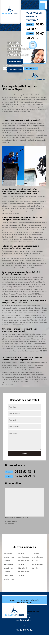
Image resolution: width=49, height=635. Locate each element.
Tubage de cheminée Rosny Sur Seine (37, 557)
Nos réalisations (15, 62)
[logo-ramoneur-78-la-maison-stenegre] (16, 611)
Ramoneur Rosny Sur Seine (37, 566)
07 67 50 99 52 (25, 476)
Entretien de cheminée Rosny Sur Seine (9, 557)
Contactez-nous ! (15, 70)
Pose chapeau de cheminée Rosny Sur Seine (23, 560)
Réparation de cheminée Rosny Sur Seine (23, 571)
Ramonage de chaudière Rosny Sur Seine (9, 568)
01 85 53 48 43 (25, 472)
